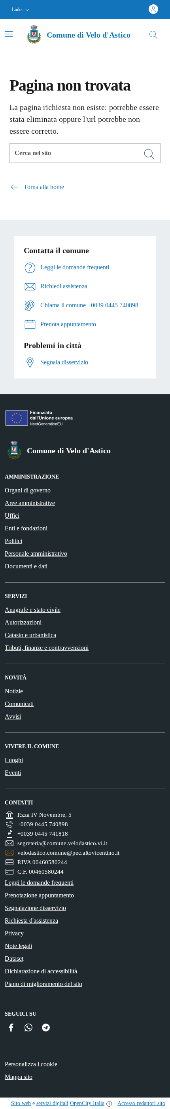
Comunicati (19, 703)
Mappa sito (18, 1076)
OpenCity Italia (87, 1103)
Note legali (18, 945)
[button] (21, 10)
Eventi (13, 772)
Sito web (21, 1103)
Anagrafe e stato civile (32, 609)
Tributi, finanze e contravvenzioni (47, 647)
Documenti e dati (26, 566)
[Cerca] (149, 154)
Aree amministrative (30, 503)
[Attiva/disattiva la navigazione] (8, 34)
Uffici (12, 515)
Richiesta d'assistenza (31, 920)
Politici (13, 540)
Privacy (14, 933)
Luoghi (14, 760)
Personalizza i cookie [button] (31, 1064)
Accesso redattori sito (141, 1103)
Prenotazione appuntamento (39, 895)
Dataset (14, 958)
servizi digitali (52, 1103)
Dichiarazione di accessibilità (41, 971)
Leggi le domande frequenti (39, 882)
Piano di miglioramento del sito (43, 983)
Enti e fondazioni (26, 528)
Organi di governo (28, 490)
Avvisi (13, 716)
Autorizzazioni (23, 622)
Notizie (14, 691)
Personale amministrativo (36, 553)
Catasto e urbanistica (30, 635)
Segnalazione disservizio (35, 908)
